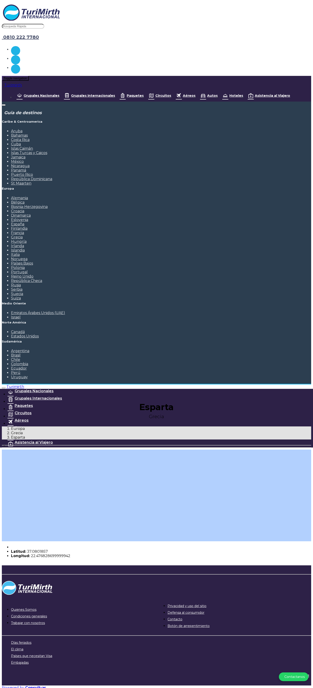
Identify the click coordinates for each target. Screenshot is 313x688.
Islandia (18, 250)
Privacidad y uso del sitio (186, 606)
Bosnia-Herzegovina (29, 206)
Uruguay (19, 377)
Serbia (16, 289)
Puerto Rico (22, 174)
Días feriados (21, 643)
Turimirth (13, 85)
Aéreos (189, 96)
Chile (15, 359)
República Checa (26, 281)
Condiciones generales (29, 616)
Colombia (19, 364)
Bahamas (19, 135)
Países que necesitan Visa (31, 656)
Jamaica (18, 157)
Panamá (18, 170)
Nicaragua (20, 166)
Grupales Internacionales (93, 96)
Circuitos (163, 96)
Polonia (18, 267)
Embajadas (20, 662)
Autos (212, 96)
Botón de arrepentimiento (188, 626)
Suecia (17, 294)
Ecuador (19, 368)
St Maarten (21, 183)
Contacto (174, 619)
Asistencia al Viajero (272, 96)
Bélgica (18, 202)
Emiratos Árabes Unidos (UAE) (38, 313)
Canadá (18, 332)
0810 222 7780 (20, 37)
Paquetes (135, 96)
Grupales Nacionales (41, 96)
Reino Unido (22, 276)
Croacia (17, 211)
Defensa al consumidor (185, 613)
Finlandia (19, 228)
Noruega (19, 259)
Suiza (16, 298)
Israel (16, 317)
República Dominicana (31, 179)
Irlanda (17, 246)
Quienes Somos (23, 610)
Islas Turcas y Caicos (29, 153)
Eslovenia (19, 220)
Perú (15, 372)
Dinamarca (21, 215)
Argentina (20, 351)
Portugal (19, 272)
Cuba (16, 144)
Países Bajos (22, 263)
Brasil (16, 355)
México (17, 161)
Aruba (16, 131)
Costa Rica (20, 140)
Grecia (17, 237)
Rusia (16, 285)
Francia (17, 233)
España (17, 224)
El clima (17, 649)
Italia (15, 254)
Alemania (19, 198)
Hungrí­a (19, 241)
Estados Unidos (25, 336)
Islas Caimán (22, 148)
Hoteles (236, 96)
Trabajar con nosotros (28, 623)
